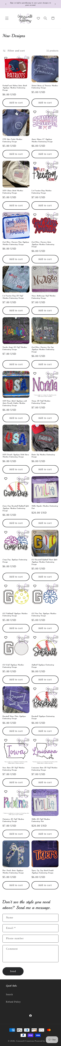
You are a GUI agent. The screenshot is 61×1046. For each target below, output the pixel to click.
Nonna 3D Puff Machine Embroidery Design (41, 402)
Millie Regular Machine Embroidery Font (45, 507)
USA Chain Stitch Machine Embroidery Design (13, 192)
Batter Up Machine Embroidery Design (43, 456)
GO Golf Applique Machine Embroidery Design (13, 666)
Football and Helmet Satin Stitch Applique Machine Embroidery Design (15, 87)
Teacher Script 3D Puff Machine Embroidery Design (15, 348)
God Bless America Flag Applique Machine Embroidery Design (16, 243)
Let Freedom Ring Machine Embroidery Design (41, 192)
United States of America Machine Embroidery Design (45, 86)
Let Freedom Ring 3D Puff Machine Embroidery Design (13, 297)
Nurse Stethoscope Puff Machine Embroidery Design (44, 297)
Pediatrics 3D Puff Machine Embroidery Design (13, 820)
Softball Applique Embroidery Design (43, 666)
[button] (7, 18)
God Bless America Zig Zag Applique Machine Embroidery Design (43, 349)
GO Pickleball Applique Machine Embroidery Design (15, 614)
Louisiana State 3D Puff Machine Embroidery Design (44, 769)
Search (9, 994)
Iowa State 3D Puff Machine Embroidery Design (14, 769)
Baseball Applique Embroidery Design (43, 717)
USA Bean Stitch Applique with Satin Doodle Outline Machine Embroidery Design (15, 403)
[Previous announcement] (6, 4)
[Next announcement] (55, 4)
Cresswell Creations (25, 1041)
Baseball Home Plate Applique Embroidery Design (14, 717)
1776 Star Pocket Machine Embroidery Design (12, 140)
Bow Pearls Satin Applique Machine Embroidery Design (13, 871)
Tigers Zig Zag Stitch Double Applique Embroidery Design (43, 871)
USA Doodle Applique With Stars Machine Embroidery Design (16, 456)
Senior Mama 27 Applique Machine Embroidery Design (42, 140)
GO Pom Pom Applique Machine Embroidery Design (44, 614)
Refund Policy (13, 1002)
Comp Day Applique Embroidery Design (15, 561)
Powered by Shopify (44, 1041)
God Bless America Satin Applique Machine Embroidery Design (43, 244)
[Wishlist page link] (38, 18)
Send (13, 971)
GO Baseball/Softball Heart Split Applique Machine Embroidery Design (44, 562)
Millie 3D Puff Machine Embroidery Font (41, 820)
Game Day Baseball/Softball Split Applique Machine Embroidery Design (16, 508)
